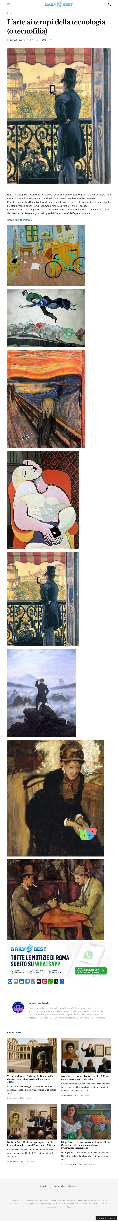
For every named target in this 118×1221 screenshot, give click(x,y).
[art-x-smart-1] (46, 255)
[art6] (43, 598)
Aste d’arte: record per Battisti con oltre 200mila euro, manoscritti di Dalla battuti (85, 1077)
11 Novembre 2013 (38, 40)
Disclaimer (72, 1186)
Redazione (14, 1098)
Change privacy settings (106, 1218)
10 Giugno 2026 (88, 1164)
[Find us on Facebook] (58, 1213)
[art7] (41, 693)
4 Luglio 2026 (82, 1095)
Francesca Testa (70, 1164)
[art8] (55, 798)
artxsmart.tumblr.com (21, 220)
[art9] (55, 899)
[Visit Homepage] (59, 4)
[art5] (43, 499)
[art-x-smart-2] (46, 318)
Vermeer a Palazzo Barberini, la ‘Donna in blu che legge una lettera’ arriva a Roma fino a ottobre (30, 1079)
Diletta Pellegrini (17, 40)
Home (9, 13)
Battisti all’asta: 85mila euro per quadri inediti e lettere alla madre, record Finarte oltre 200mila (31, 1143)
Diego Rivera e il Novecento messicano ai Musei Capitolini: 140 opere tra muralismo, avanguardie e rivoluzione (85, 1145)
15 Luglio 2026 (29, 1098)
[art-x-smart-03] (46, 398)
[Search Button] (109, 4)
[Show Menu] (8, 4)
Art (16, 13)
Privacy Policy (59, 1186)
